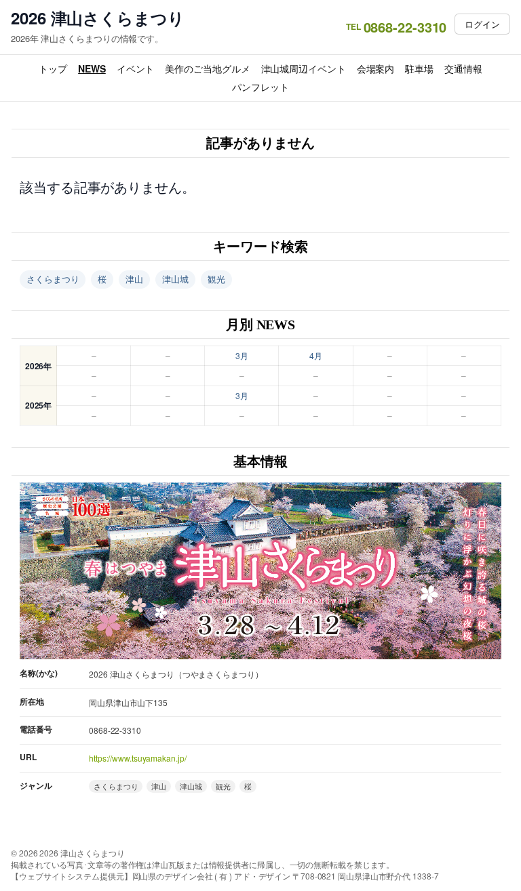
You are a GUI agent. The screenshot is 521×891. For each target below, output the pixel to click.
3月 (241, 355)
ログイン (482, 24)
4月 (315, 355)
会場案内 (376, 68)
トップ (53, 68)
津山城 (175, 278)
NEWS (92, 68)
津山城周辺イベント (303, 68)
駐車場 (419, 68)
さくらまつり (52, 278)
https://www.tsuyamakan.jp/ (137, 758)
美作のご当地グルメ (207, 68)
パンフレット (260, 87)
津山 (134, 278)
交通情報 (463, 68)
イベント (136, 68)
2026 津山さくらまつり (98, 18)
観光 (216, 278)
